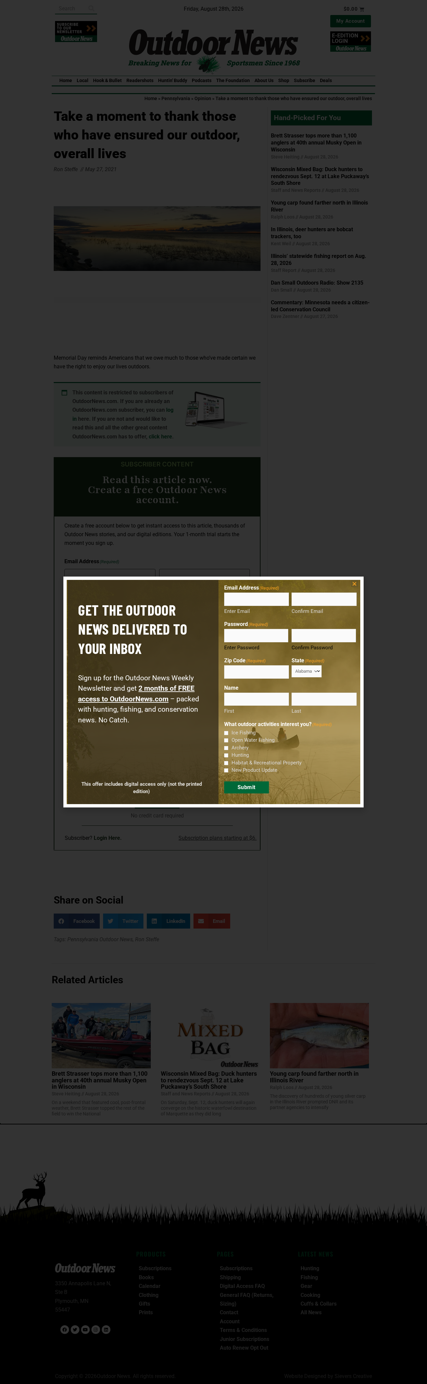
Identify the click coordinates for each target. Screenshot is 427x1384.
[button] (354, 583)
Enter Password (241, 648)
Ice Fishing (244, 733)
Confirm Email (307, 611)
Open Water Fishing (253, 740)
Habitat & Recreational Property (267, 763)
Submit (247, 787)
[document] (213, 692)
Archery (240, 748)
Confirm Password (312, 648)
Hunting (240, 755)
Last (296, 711)
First (229, 711)
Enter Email (237, 611)
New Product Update (254, 770)
